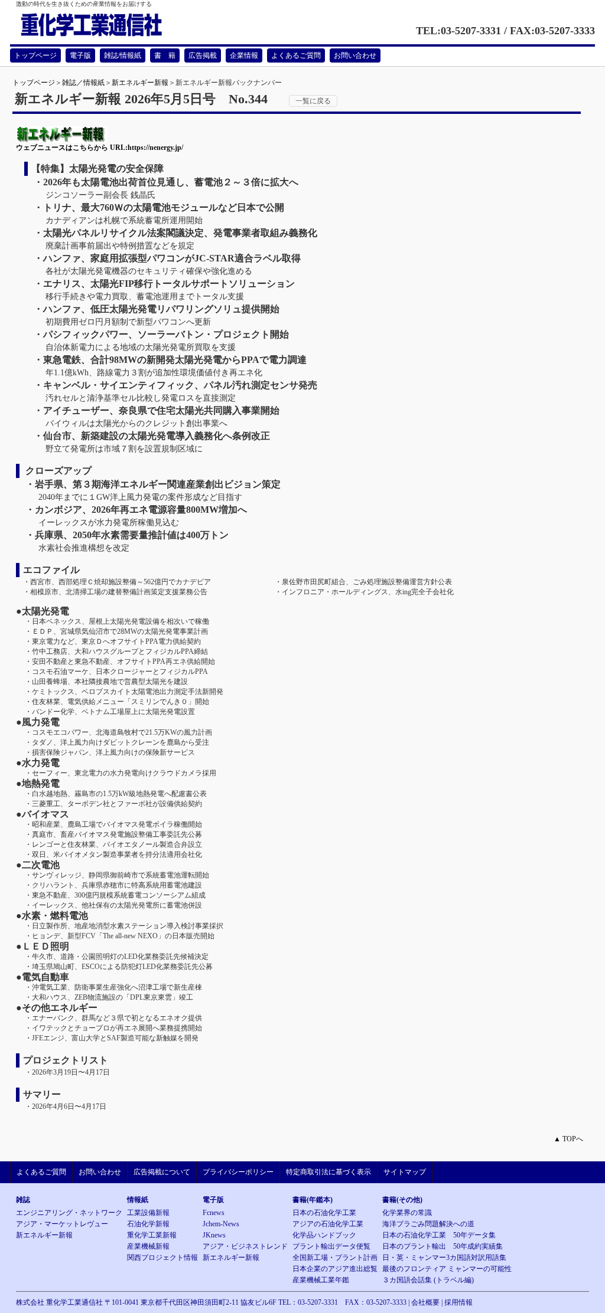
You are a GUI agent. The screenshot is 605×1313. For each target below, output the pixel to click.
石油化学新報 (148, 1224)
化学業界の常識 (407, 1213)
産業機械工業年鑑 (320, 1280)
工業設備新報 (148, 1213)
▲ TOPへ (568, 1139)
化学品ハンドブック (324, 1235)
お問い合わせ (355, 55)
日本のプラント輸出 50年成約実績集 (442, 1246)
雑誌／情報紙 (83, 82)
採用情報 (458, 1302)
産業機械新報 (148, 1246)
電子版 (80, 55)
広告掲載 (202, 55)
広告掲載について (162, 1172)
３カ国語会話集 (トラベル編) (428, 1280)
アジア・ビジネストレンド (245, 1246)
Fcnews (214, 1213)
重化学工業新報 (152, 1235)
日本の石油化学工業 (324, 1213)
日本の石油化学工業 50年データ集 (439, 1235)
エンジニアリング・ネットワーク (69, 1213)
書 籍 (164, 55)
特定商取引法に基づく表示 (328, 1172)
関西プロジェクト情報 (162, 1257)
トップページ (35, 55)
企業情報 (244, 55)
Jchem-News (221, 1224)
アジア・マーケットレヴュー (62, 1224)
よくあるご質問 (296, 55)
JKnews (214, 1235)
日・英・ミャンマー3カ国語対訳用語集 (444, 1257)
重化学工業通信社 (105, 25)
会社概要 (425, 1302)
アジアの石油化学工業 (327, 1224)
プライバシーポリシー (238, 1172)
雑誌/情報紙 (122, 55)
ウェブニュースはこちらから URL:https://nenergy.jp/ (99, 147)
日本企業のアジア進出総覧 (335, 1269)
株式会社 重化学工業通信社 (59, 1302)
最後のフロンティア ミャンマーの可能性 (447, 1269)
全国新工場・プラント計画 (335, 1257)
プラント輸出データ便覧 (331, 1246)
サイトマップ (404, 1172)
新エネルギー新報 (140, 82)
